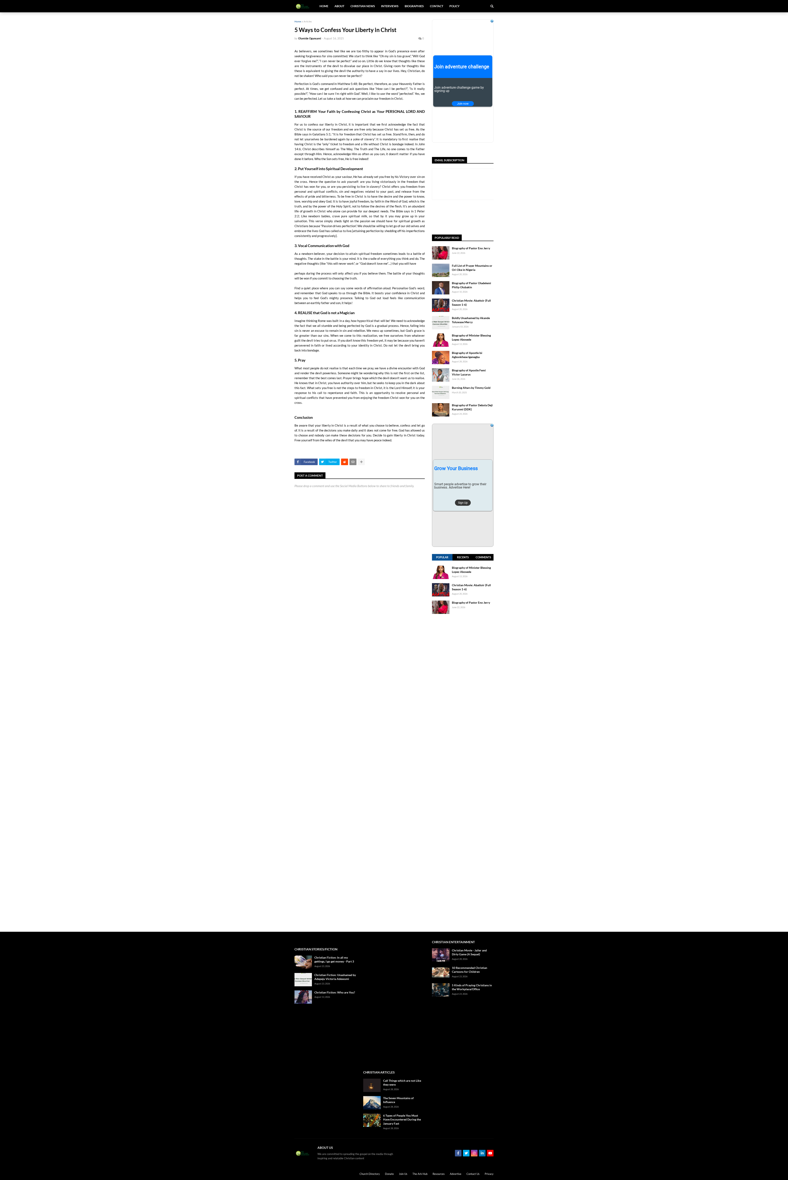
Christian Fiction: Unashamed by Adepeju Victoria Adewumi (335, 977)
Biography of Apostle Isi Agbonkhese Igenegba (467, 355)
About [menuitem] (339, 6)
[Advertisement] (463, 772)
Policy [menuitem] (454, 6)
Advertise (455, 1173)
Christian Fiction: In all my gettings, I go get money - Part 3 (334, 959)
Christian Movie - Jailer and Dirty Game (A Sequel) (469, 952)
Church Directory (370, 1173)
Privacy (489, 1173)
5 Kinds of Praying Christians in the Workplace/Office (472, 987)
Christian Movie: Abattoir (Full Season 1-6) (471, 302)
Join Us (403, 1173)
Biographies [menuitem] (414, 6)
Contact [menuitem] (436, 6)
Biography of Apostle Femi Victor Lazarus (469, 372)
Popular (442, 557)
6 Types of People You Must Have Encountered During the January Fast (402, 1119)
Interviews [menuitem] (390, 6)
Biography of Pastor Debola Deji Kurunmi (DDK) (472, 407)
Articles (308, 21)
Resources (439, 1173)
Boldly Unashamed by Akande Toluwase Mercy (471, 320)
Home (297, 21)
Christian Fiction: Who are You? (334, 992)
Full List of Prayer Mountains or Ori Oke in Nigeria (472, 267)
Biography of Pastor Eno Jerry (471, 248)
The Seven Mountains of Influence (398, 1100)
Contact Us (473, 1173)
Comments (483, 557)
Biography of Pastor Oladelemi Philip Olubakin (471, 285)
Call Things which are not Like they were (402, 1082)
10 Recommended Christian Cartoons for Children (469, 970)
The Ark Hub (419, 1173)
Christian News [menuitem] (362, 6)
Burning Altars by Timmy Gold (471, 387)
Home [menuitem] (324, 6)
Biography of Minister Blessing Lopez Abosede (471, 337)
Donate (389, 1173)
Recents (463, 557)
